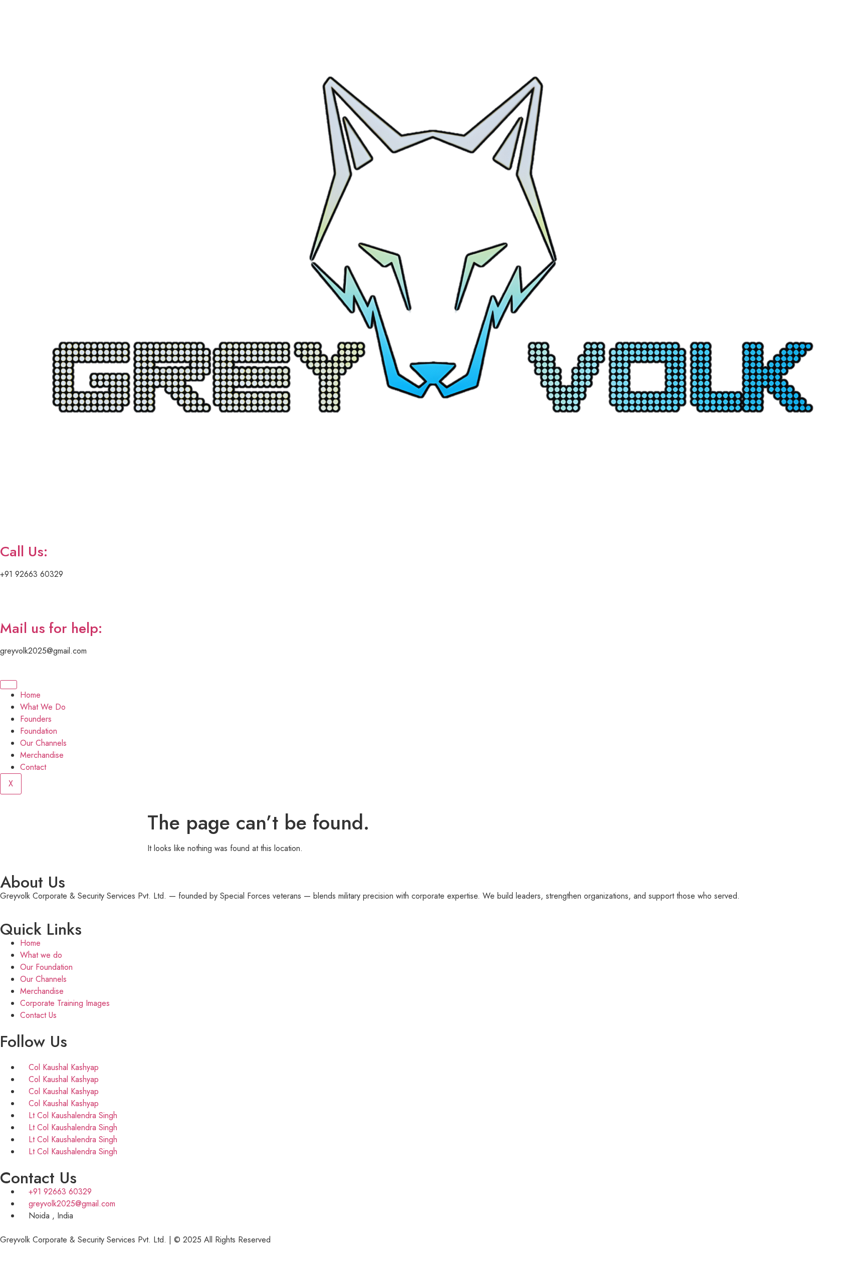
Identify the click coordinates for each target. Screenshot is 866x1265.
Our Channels (43, 743)
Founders (36, 719)
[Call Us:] (12, 523)
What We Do (43, 707)
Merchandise (42, 755)
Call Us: (24, 551)
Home (30, 695)
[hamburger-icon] (8, 684)
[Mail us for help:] (12, 599)
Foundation (38, 731)
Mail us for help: (51, 628)
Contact (33, 767)
